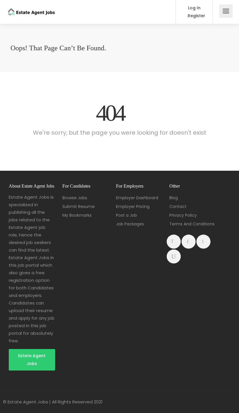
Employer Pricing (133, 206)
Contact (178, 206)
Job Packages (130, 224)
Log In (194, 8)
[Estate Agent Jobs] (31, 7)
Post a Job (126, 215)
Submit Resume (78, 206)
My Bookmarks (77, 215)
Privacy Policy (183, 215)
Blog (173, 198)
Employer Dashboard (137, 198)
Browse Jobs (74, 198)
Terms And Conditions (192, 224)
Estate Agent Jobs (31, 359)
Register (196, 16)
